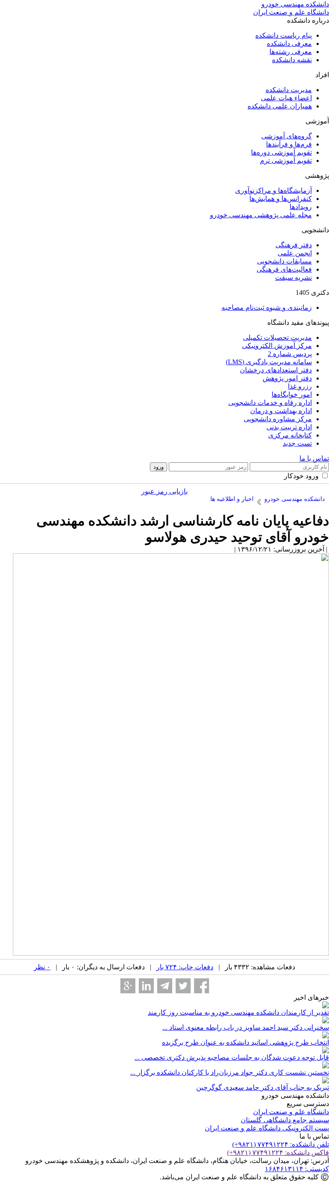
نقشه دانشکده (292, 59)
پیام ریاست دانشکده (283, 35)
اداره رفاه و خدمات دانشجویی (270, 402)
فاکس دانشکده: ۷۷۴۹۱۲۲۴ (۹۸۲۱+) (278, 1152)
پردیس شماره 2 (290, 353)
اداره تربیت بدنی (289, 427)
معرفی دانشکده (289, 43)
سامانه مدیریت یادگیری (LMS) (269, 362)
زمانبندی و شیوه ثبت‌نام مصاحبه (266, 307)
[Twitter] (183, 985)
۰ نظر (42, 967)
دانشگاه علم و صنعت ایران (291, 1111)
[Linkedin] (146, 985)
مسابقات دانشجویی (284, 261)
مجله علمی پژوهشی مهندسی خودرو (261, 215)
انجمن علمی (295, 253)
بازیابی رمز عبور (164, 491)
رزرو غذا (300, 386)
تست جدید (297, 443)
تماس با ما (314, 458)
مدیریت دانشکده (289, 89)
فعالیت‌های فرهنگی (284, 269)
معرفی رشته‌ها (290, 51)
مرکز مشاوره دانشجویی (278, 419)
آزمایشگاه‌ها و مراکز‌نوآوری (273, 190)
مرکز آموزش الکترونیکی (277, 345)
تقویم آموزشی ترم (286, 160)
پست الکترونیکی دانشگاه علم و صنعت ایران (267, 1128)
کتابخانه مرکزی (290, 435)
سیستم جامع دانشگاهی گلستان (285, 1120)
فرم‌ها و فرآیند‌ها (289, 144)
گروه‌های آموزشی (286, 136)
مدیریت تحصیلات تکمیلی (277, 337)
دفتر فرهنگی (293, 245)
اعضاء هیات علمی (286, 98)
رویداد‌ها (301, 206)
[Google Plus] (127, 985)
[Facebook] (201, 985)
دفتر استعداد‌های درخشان (276, 370)
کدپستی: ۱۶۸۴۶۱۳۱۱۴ (297, 1168)
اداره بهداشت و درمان (281, 410)
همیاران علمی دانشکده (280, 106)
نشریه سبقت (293, 277)
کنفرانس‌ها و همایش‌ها (280, 198)
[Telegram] (164, 985)
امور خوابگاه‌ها (292, 394)
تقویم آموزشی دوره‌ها (281, 152)
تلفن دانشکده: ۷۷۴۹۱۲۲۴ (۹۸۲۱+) (280, 1144)
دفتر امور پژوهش (287, 378)
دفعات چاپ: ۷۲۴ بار (184, 967)
